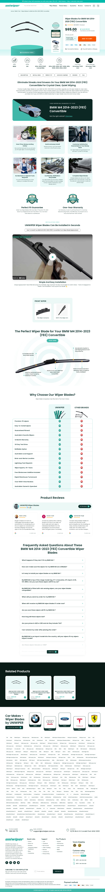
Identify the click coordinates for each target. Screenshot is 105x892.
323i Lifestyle (9, 760)
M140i (64, 797)
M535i (29, 802)
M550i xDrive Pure (45, 802)
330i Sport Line (70, 768)
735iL (87, 788)
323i (74, 757)
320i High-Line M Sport (90, 754)
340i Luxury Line (39, 771)
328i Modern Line (18, 766)
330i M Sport (55, 768)
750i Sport (58, 791)
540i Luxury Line (44, 785)
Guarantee (73, 5)
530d (39, 780)
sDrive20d (42, 805)
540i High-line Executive (20, 785)
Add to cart (87, 39)
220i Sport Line (37, 746)
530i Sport (39, 783)
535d (45, 783)
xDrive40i (60, 817)
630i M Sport (92, 785)
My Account (94, 5)
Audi (58, 847)
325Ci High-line (23, 760)
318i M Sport (18, 751)
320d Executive (75, 751)
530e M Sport (72, 780)
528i (7, 780)
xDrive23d (37, 811)
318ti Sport (57, 751)
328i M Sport (9, 766)
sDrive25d (8, 808)
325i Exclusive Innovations (85, 760)
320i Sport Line (61, 757)
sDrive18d (8, 805)
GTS (25, 797)
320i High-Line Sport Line (12, 757)
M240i (26, 800)
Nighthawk (70, 802)
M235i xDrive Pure (18, 800)
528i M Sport (23, 780)
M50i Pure (23, 802)
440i (95, 774)
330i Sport (62, 768)
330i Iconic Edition (36, 768)
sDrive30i (22, 808)
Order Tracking (46, 847)
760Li (81, 791)
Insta (10, 862)
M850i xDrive (62, 802)
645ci (39, 788)
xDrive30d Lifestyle (83, 811)
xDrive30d (63, 811)
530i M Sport (32, 783)
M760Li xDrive (54, 802)
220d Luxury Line (72, 743)
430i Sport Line (83, 774)
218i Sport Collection (53, 743)
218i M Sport (42, 743)
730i (60, 788)
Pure (76, 802)
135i (93, 740)
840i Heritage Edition (90, 791)
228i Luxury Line (64, 746)
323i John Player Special (91, 757)
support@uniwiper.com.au (44, 831)
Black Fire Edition (28, 794)
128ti (82, 740)
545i (59, 785)
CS (67, 794)
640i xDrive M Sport (31, 788)
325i (67, 760)
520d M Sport (24, 777)
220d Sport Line (90, 743)
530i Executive (85, 780)
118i (41, 737)
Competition (37, 794)
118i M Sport (47, 737)
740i (17, 791)
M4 (19, 11)
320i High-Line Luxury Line (77, 754)
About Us (30, 843)
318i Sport (25, 751)
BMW (16, 11)
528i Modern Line (32, 780)
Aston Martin (60, 845)
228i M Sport (73, 746)
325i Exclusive (73, 760)
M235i (96, 797)
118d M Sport (17, 737)
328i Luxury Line (92, 763)
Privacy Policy (46, 853)
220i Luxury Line (9, 746)
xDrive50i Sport (25, 820)
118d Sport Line (25, 737)
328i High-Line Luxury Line (68, 763)
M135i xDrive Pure (57, 797)
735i (74, 788)
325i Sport (26, 763)
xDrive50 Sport (9, 820)
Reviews (80, 5)
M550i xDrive (35, 802)
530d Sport (64, 780)
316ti (55, 749)
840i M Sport (9, 794)
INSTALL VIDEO (37, 75)
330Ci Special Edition (53, 766)
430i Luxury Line (66, 774)
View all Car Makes (13, 727)
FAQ (83, 75)
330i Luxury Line (46, 768)
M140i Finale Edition (73, 797)
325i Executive (9, 763)
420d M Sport (67, 771)
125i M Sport (52, 740)
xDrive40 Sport (29, 817)
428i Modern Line (47, 774)
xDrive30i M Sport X (90, 814)
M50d (86, 800)
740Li (35, 791)
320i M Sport (41, 757)
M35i (57, 800)
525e (65, 777)
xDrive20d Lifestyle (77, 808)
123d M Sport (40, 740)
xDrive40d (37, 817)
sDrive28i (15, 808)
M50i (91, 800)
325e (53, 760)
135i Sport (16, 743)
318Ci (60, 749)
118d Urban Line (35, 737)
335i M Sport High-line (19, 771)
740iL (30, 791)
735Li (7, 791)
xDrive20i (20, 811)
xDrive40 (21, 817)
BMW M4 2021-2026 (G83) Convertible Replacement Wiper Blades (40, 692)
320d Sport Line (51, 754)
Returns (45, 849)
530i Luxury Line (23, 783)
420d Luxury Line (58, 771)
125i (46, 740)
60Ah (76, 785)
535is (87, 783)
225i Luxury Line (46, 746)
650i (44, 788)
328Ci (37, 763)
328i (41, 763)
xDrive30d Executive (72, 811)
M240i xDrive (33, 800)
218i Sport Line (63, 743)
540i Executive (9, 785)
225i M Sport (55, 746)
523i (61, 777)
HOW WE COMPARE (62, 75)
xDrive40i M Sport (69, 817)
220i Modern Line (28, 746)
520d (7, 777)
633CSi (8, 788)
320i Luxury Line (32, 757)
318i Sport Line (33, 751)
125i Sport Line (75, 740)
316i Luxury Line (30, 749)
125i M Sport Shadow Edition (63, 740)
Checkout (45, 843)
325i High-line (18, 763)
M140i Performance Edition (86, 797)
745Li (49, 791)
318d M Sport (71, 749)
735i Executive (80, 788)
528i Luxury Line (14, 780)
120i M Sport (9, 740)
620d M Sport (83, 785)
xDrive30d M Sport (10, 814)
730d (55, 788)
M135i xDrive (48, 797)
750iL (72, 791)
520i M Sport (55, 777)
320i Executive (65, 754)
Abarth (59, 841)
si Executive (52, 808)
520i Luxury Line (46, 777)
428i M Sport (38, 774)
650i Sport (49, 788)
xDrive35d (8, 817)
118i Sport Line (82, 737)
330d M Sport (77, 766)
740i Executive (23, 791)
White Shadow (60, 808)
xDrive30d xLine (41, 814)
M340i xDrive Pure (50, 800)
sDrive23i (91, 805)
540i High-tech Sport (33, 785)
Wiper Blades (53, 5)
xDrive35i (15, 817)
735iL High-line (94, 788)
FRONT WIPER (52, 340)
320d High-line (85, 751)
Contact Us (88, 5)
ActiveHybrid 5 (18, 794)
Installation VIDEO (28, 52)
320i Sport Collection (51, 757)
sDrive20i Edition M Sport (59, 805)
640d (18, 788)
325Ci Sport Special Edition (43, 760)
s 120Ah (89, 802)
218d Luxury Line (24, 743)
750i (53, 791)
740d (12, 791)
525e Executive (72, 777)
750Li (77, 791)
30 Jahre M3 (17, 749)
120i (93, 737)
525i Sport (93, 777)
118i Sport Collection (72, 737)
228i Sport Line (81, 746)
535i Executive (65, 783)
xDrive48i (88, 817)
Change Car (56, 51)
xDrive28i (57, 811)
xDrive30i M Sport (79, 814)
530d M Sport (56, 780)
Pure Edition (82, 802)
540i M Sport (53, 785)
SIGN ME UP (58, 871)
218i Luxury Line (34, 743)
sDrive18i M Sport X (33, 805)
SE (43, 808)
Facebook (6, 862)
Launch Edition (35, 797)
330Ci (35, 766)
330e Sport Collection (20, 768)
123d (33, 740)
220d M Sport (81, 743)
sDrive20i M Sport (72, 805)
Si (47, 808)
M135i (42, 797)
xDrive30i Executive (68, 814)
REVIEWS (75, 75)
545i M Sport (66, 785)
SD (93, 802)
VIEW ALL (51, 652)
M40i (69, 800)
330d (61, 766)
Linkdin (14, 862)
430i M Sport (75, 774)
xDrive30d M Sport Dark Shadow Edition (26, 814)
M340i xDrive (41, 800)
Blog (29, 851)
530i (78, 780)
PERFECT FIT (49, 75)
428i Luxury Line (29, 774)
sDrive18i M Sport (23, 805)
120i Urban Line (26, 740)
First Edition (19, 797)
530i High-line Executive (11, 783)
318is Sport (46, 751)
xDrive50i (17, 820)
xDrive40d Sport (45, 817)
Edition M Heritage (85, 794)
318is (40, 751)
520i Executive (37, 777)
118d (11, 737)
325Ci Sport (32, 760)
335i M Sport (9, 771)
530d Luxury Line (46, 780)
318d (65, 749)
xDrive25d (44, 811)
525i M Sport (85, 777)
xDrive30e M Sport (51, 814)
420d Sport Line (76, 771)
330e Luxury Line (86, 766)
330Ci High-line (42, 766)
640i (23, 788)
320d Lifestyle (24, 754)
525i (79, 777)
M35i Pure (63, 800)
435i (91, 774)
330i (29, 768)
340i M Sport (49, 771)
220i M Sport (19, 746)
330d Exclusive (68, 766)
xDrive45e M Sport (79, 817)
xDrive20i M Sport (28, 811)
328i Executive (48, 763)
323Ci (69, 757)
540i (91, 783)
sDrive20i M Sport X (82, 805)
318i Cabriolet (83, 749)
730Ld (69, 788)
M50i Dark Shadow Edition (12, 802)
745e (40, 791)
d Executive (76, 794)
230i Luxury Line (90, 746)
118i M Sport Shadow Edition (58, 737)
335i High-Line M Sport (86, 768)
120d (89, 737)
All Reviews (83, 506)
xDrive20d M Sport (88, 808)
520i (31, 777)
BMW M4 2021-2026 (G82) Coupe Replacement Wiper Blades (16, 692)
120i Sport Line (17, 740)
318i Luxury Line (9, 751)
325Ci (16, 760)
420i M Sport (95, 771)
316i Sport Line (49, 749)
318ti (52, 751)
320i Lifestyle (23, 757)
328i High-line (57, 763)
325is (32, 763)
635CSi (13, 788)
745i (44, 791)
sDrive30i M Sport (30, 808)
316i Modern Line (39, 749)
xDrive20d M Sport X (11, 811)
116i (7, 737)
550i (72, 785)
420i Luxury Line (85, 771)
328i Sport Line (27, 766)
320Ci (64, 751)
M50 (82, 800)
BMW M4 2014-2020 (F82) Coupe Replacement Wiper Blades (64, 692)
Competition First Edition (48, 794)
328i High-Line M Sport (81, 763)
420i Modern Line (10, 774)
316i (23, 749)
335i (77, 768)
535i (59, 783)
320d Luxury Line (33, 754)
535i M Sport (73, 783)
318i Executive (92, 749)
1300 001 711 (13, 831)
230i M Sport (9, 749)
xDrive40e (54, 817)
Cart (98, 5)
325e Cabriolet (60, 760)
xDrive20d (68, 808)
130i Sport (88, 740)
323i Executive (80, 757)
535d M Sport (52, 783)
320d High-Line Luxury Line (12, 754)
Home (12, 11)
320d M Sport (43, 754)
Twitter (18, 862)
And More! (59, 851)
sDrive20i (49, 805)
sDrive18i (15, 805)
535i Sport (81, 783)
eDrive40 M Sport (10, 797)
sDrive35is (38, 808)
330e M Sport (9, 768)
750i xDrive (66, 791)
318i (77, 749)
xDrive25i (50, 811)
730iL (64, 788)
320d (69, 751)
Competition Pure (60, 794)
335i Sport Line (30, 771)
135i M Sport (9, 743)
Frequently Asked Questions (32, 848)
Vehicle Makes (63, 5)
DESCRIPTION (24, 75)
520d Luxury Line (15, 777)
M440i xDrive (75, 800)
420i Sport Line (19, 774)
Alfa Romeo (60, 843)
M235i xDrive (9, 800)
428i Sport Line (57, 774)
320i (59, 754)
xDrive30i (60, 814)
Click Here (68, 116)
